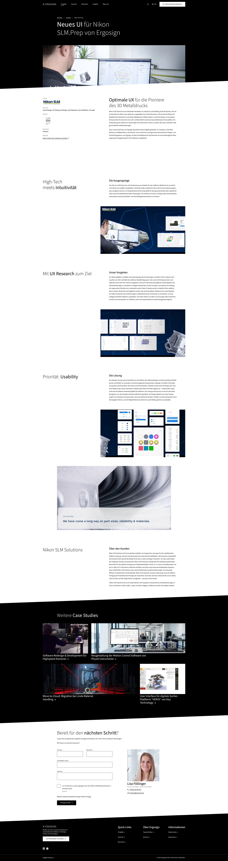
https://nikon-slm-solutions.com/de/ (56, 138)
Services (74, 4)
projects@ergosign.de (136, 793)
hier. (89, 797)
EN (155, 4)
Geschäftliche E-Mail (62, 760)
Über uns (106, 4)
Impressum (172, 837)
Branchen (84, 4)
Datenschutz (172, 832)
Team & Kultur (148, 832)
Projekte (63, 4)
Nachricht (59, 771)
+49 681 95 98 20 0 (135, 790)
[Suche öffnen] (148, 4)
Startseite (59, 18)
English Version (48, 858)
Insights (95, 4)
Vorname (59, 750)
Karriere (145, 837)
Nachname (89, 750)
